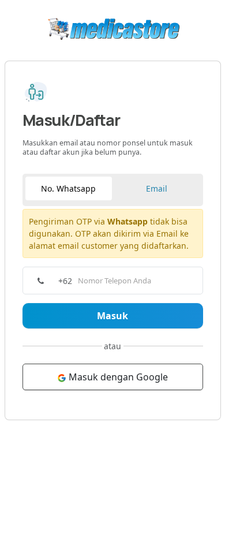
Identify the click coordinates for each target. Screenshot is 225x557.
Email (156, 188)
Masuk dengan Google (117, 377)
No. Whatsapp (68, 188)
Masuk (112, 315)
